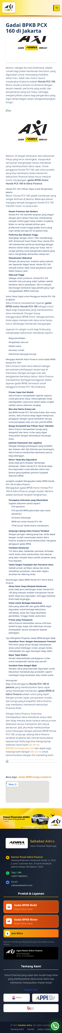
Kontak (30, 1029)
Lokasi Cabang (44, 1029)
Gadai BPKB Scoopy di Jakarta (35, 777)
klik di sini (35, 751)
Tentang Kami (17, 1029)
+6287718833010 (19, 876)
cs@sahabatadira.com (21, 885)
